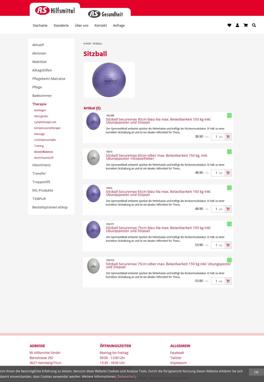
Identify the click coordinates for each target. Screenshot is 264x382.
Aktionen (39, 53)
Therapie (39, 104)
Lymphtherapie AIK (45, 122)
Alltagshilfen (42, 70)
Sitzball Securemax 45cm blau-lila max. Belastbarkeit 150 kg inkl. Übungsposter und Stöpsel (158, 121)
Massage (39, 134)
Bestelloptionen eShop (50, 207)
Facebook (177, 353)
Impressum (178, 363)
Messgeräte (41, 116)
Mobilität (39, 62)
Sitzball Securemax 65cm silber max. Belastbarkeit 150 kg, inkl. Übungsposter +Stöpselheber (157, 157)
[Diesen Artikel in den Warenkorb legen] (227, 136)
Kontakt (101, 25)
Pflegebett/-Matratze (48, 78)
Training (38, 145)
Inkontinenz (41, 165)
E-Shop (87, 43)
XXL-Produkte (42, 190)
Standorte (61, 25)
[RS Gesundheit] (105, 12)
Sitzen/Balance (43, 151)
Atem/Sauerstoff (43, 157)
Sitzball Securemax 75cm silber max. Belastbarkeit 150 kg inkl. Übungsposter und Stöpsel (168, 265)
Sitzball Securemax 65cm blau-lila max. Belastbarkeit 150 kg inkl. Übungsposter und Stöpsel (158, 193)
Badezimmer (42, 95)
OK (256, 372)
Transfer (39, 173)
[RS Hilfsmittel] (55, 9)
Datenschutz (126, 376)
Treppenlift (41, 182)
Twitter (175, 358)
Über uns (81, 25)
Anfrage (119, 25)
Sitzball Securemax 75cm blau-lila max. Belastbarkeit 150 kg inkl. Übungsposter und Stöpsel (158, 229)
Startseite (40, 25)
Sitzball (97, 43)
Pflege (37, 87)
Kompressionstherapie (47, 128)
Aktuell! (38, 45)
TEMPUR (39, 199)
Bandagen (40, 110)
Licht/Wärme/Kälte (45, 140)
